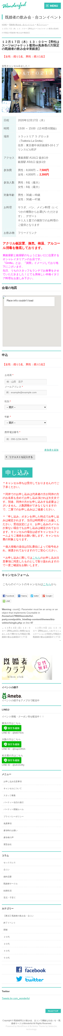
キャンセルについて (13, 788)
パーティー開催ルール (14, 809)
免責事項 (8, 823)
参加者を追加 (51, 449)
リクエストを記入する (21, 457)
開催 (6, 930)
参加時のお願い (11, 830)
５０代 (7, 958)
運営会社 (8, 844)
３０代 (7, 944)
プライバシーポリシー (14, 816)
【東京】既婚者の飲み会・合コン (19, 916)
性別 (8, 401)
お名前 (9, 375)
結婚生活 (8, 890)
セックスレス (10, 862)
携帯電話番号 (12, 432)
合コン (7, 869)
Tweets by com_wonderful (16, 998)
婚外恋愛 (8, 877)
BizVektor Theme (37, 1026)
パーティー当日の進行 (14, 802)
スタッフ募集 (10, 795)
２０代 (7, 937)
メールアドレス (14, 386)
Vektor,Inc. (52, 1026)
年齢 (8, 416)
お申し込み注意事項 (13, 781)
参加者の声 (9, 837)
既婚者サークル (11, 883)
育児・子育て (10, 897)
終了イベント (10, 923)
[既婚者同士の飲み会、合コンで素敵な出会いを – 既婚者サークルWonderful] (14, 5)
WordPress (22, 1026)
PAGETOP (53, 1011)
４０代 (7, 951)
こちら (36, 557)
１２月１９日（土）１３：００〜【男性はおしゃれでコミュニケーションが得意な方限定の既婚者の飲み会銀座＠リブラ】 (47, 634)
